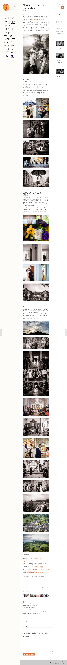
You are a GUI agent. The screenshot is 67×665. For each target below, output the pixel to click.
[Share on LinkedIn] (43, 587)
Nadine (42, 576)
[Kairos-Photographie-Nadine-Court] (10, 7)
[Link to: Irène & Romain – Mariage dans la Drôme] (24, 595)
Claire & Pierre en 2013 (39, 19)
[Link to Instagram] (63, 662)
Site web (25, 626)
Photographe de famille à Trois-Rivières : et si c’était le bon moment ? (59, 22)
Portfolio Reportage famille (59, 63)
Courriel (25, 621)
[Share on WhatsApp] (34, 587)
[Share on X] (29, 587)
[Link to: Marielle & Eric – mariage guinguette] (44, 595)
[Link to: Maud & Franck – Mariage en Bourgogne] (27, 595)
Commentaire (26, 636)
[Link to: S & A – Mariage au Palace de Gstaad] (47, 595)
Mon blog (25, 10)
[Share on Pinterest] (38, 587)
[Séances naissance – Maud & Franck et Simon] (66, 332)
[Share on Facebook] (25, 587)
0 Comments (35, 576)
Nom (24, 616)
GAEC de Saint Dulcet (35, 558)
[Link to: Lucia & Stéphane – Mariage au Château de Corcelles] (37, 595)
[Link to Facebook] (61, 662)
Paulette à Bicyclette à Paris (35, 572)
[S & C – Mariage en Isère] (1, 332)
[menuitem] (10, 18)
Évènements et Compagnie (35, 557)
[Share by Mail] (47, 587)
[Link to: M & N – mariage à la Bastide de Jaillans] (34, 595)
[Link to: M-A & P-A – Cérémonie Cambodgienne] (41, 595)
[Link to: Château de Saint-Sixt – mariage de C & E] (31, 595)
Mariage (28, 579)
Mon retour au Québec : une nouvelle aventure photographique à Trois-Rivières (59, 31)
